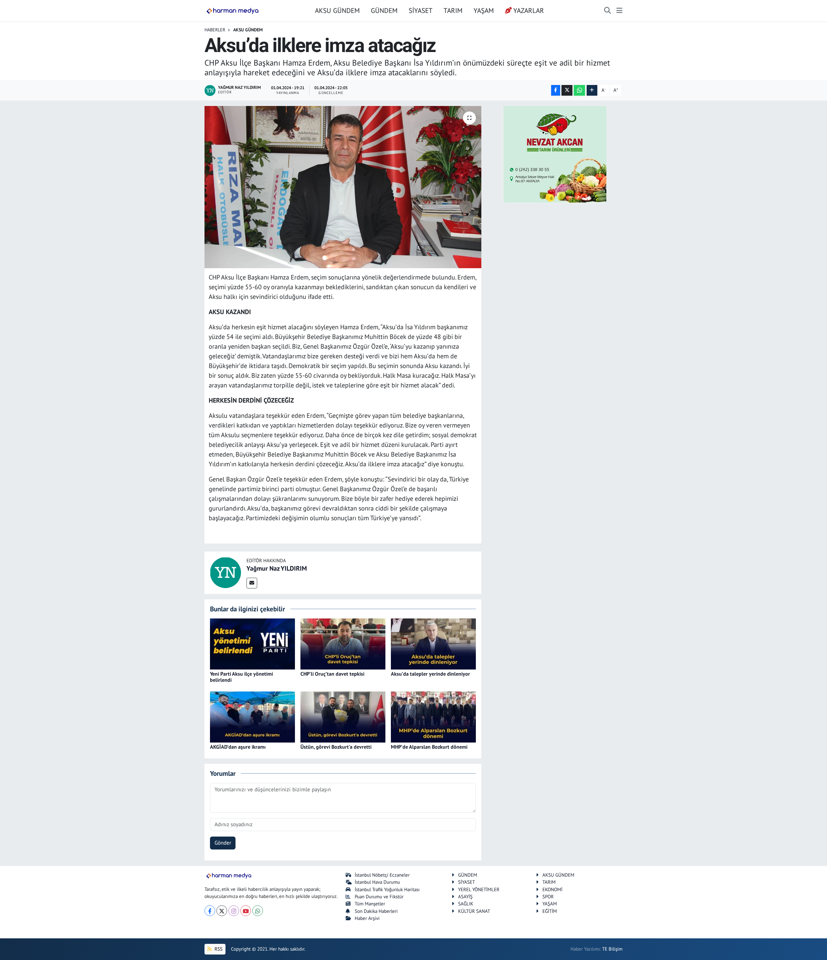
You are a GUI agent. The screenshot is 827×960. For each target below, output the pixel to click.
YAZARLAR (528, 10)
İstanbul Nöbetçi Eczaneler (382, 875)
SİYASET (421, 10)
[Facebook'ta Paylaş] (555, 90)
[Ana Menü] (619, 10)
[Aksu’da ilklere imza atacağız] (342, 187)
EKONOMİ (552, 889)
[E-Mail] (251, 583)
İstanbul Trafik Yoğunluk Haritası (387, 889)
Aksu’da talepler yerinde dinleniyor (430, 673)
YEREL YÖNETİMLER (478, 889)
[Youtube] (245, 910)
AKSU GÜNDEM (337, 10)
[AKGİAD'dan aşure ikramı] (252, 716)
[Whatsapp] (257, 910)
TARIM (453, 10)
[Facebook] (209, 910)
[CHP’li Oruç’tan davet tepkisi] (342, 643)
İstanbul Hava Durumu (377, 882)
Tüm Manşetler (370, 904)
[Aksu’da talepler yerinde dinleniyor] (433, 643)
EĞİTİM (549, 911)
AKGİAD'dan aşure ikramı (238, 747)
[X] (221, 910)
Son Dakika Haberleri (376, 911)
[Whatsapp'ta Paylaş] (579, 90)
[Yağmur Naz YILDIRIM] (225, 571)
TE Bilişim (612, 949)
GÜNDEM (384, 10)
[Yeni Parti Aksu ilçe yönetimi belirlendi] (252, 643)
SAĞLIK (465, 904)
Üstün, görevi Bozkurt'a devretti (336, 747)
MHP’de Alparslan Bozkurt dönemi (429, 747)
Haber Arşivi (367, 918)
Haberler (214, 30)
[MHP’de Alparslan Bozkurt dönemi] (433, 716)
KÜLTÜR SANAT (474, 911)
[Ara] (607, 10)
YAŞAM (484, 10)
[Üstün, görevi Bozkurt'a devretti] (342, 716)
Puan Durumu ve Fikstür (379, 896)
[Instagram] (233, 910)
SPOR (548, 896)
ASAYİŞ (465, 896)
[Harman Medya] (232, 11)
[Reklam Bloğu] (554, 153)
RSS (218, 949)
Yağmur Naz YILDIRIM (276, 568)
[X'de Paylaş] (566, 90)
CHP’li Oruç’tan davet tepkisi (332, 673)
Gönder (223, 842)
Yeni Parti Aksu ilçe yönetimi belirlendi (241, 676)
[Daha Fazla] (592, 90)
